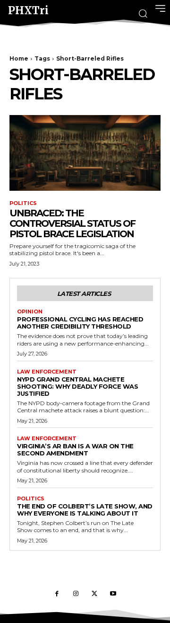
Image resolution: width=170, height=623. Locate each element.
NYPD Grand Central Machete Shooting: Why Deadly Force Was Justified (77, 386)
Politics (23, 203)
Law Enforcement (46, 372)
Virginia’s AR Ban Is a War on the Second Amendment (75, 449)
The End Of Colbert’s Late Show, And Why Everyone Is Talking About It (85, 509)
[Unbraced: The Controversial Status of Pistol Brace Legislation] (85, 153)
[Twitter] (94, 594)
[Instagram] (75, 594)
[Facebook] (57, 594)
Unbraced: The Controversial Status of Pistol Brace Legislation (72, 223)
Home (18, 58)
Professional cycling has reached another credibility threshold (80, 322)
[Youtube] (113, 594)
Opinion (29, 312)
